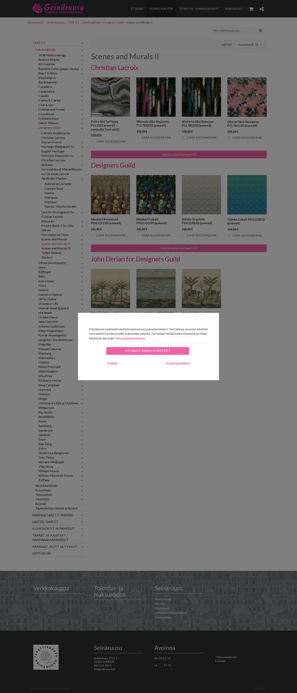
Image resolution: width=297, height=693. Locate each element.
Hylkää (112, 363)
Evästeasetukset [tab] (178, 363)
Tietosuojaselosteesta (129, 338)
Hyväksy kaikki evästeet (147, 351)
